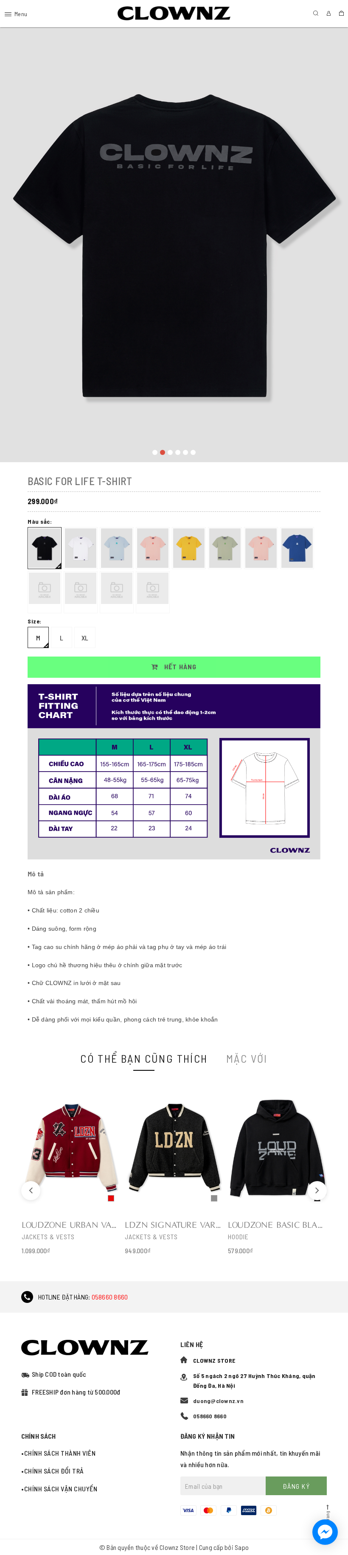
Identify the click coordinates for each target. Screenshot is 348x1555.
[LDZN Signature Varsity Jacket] (174, 1171)
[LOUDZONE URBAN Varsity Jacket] (71, 1171)
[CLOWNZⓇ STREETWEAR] (174, 13)
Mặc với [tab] (247, 1058)
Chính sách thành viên (59, 1453)
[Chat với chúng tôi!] (325, 1532)
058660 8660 (110, 1297)
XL (85, 638)
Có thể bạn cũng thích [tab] (144, 1058)
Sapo (242, 1547)
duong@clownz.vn (218, 1400)
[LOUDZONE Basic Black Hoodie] (277, 1171)
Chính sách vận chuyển (60, 1489)
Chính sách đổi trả (54, 1471)
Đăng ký (296, 1486)
